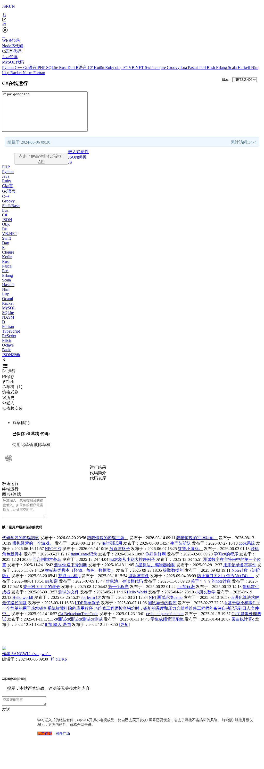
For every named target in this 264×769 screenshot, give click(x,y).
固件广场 (62, 733)
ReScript (9, 336)
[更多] (124, 624)
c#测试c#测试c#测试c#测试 (78, 619)
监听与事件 (138, 576)
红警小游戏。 (190, 548)
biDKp (58, 659)
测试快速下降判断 (70, 565)
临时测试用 (112, 543)
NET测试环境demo (166, 597)
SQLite (52, 67)
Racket (16, 72)
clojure (161, 67)
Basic (6, 350)
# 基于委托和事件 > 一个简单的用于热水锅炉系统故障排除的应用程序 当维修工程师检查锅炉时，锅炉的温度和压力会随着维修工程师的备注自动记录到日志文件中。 (131, 608)
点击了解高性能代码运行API (41, 159)
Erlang (222, 67)
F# (126, 67)
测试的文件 (68, 592)
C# (91, 67)
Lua (184, 67)
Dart (72, 67)
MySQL (9, 308)
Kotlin (99, 67)
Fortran (39, 72)
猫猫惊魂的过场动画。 (197, 538)
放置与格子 (119, 548)
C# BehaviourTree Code (78, 613)
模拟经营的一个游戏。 (33, 543)
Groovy (173, 67)
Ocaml (7, 298)
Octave (8, 345)
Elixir (6, 340)
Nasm (28, 72)
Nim (254, 67)
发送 (6, 709)
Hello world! (22, 597)
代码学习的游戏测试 (20, 538)
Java (5, 176)
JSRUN (8, 6)
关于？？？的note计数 (211, 581)
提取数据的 (173, 570)
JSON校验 (11, 354)
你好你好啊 (155, 554)
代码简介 (98, 472)
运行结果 (98, 467)
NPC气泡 (53, 548)
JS (70, 162)
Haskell (244, 67)
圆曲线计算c (243, 619)
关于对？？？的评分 (41, 586)
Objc (6, 224)
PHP (42, 67)
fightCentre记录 (84, 554)
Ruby (110, 67)
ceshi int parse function (165, 613)
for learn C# (91, 597)
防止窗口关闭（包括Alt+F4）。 (225, 576)
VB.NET (137, 67)
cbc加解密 (186, 586)
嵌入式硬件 (78, 152)
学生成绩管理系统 (167, 619)
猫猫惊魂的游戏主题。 (107, 538)
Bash (211, 67)
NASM (8, 317)
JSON (7, 219)
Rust (63, 67)
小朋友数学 (205, 592)
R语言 (82, 67)
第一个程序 (118, 586)
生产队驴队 (180, 543)
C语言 (7, 186)
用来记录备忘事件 (239, 565)
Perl (203, 67)
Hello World (137, 592)
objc (119, 67)
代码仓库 (98, 478)
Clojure (8, 252)
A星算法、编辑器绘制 (155, 565)
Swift (150, 67)
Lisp (6, 72)
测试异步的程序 (162, 603)
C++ (19, 67)
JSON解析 (77, 157)
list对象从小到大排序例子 (132, 559)
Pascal (193, 67)
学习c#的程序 (226, 554)
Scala (233, 67)
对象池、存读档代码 (124, 581)
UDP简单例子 (87, 603)
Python (8, 67)
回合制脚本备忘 (46, 559)
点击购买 (44, 733)
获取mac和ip (69, 576)
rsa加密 (51, 581)
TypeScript (11, 331)
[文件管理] (132, 24)
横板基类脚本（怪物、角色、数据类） (80, 570)
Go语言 (30, 67)
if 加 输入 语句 (58, 624)
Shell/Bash (11, 205)
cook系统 (247, 543)
